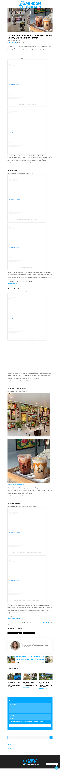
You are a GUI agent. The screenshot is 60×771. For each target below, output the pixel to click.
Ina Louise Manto (13, 42)
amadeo (11, 633)
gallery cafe (18, 633)
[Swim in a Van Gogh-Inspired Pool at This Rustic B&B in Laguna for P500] (14, 676)
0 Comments (19, 628)
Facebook (15, 165)
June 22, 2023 (10, 688)
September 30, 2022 (43, 688)
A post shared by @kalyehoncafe (27, 267)
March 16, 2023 (26, 687)
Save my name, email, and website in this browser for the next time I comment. (27, 721)
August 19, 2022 (11, 628)
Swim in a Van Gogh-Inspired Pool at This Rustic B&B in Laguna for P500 (14, 684)
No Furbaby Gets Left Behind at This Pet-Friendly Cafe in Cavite (30, 684)
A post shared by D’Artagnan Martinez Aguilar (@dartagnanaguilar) (26, 600)
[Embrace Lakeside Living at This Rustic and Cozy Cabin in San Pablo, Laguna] (45, 676)
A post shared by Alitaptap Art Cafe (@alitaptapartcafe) (27, 338)
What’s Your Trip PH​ (47, 622)
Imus (25, 633)
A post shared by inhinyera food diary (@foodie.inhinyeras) (27, 219)
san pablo (31, 633)
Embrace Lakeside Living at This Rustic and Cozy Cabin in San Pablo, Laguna (45, 684)
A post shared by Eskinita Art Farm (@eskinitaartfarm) (27, 104)
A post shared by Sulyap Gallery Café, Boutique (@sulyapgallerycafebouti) (27, 552)
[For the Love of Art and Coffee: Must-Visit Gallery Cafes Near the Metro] (15, 646)
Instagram (10, 165)
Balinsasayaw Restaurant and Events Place (16, 437)
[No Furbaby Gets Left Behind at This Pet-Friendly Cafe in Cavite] (30, 676)
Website (19, 618)
